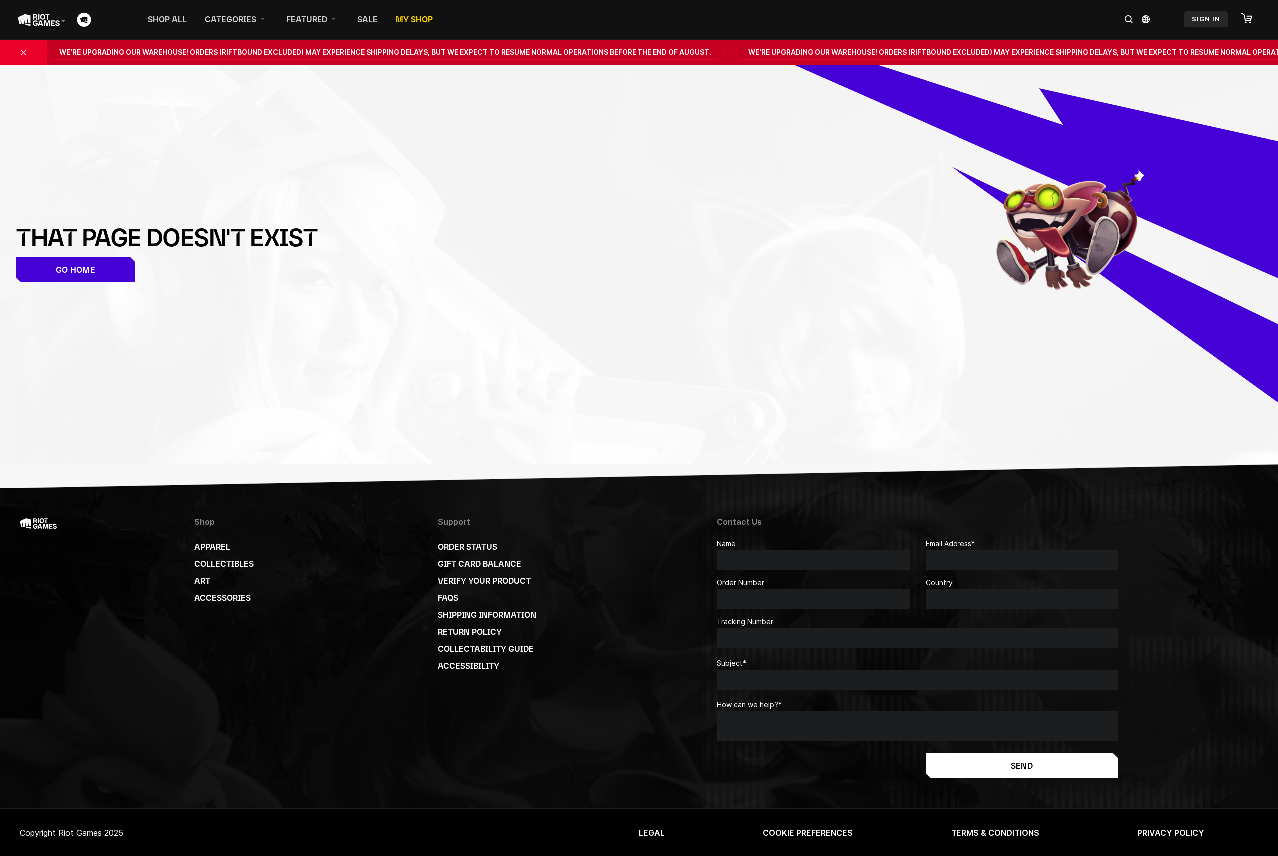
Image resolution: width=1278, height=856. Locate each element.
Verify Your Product (484, 581)
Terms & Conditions (995, 832)
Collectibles (224, 564)
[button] (1251, 19)
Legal (652, 832)
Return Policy (470, 632)
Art (202, 581)
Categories (230, 19)
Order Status (467, 547)
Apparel (212, 547)
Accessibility (468, 666)
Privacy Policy (1170, 832)
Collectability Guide (486, 649)
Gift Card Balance (479, 564)
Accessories (222, 598)
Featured (306, 19)
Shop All (167, 19)
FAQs (448, 598)
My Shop (414, 19)
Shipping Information (487, 615)
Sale (367, 19)
